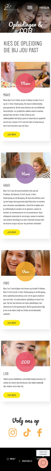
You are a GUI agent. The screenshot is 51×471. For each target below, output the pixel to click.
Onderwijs (26, 460)
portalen (44, 7)
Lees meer (12, 134)
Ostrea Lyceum (11, 7)
